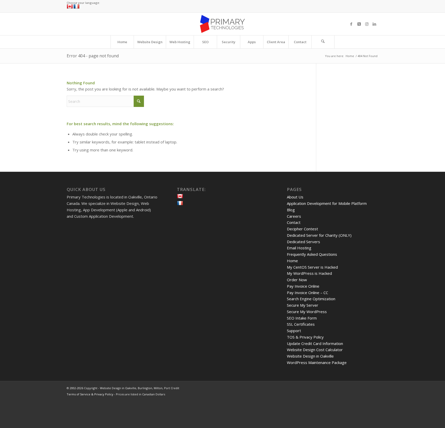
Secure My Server (302, 305)
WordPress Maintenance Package (317, 362)
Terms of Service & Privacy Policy (90, 394)
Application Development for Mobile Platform (327, 203)
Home (292, 260)
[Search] (323, 41)
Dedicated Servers (303, 241)
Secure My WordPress (307, 311)
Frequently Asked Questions (312, 254)
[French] (76, 6)
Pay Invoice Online (303, 286)
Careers (294, 216)
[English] (70, 6)
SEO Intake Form (302, 318)
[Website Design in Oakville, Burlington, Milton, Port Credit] (222, 24)
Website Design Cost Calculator (315, 349)
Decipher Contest (302, 228)
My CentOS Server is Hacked (312, 267)
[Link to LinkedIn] (374, 24)
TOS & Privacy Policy (305, 337)
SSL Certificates (301, 324)
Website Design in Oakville (310, 356)
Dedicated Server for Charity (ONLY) (319, 235)
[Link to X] (359, 24)
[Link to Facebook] (351, 24)
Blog (291, 209)
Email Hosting (299, 247)
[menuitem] (122, 41)
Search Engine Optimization (311, 298)
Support (294, 330)
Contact (294, 222)
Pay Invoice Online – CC (307, 292)
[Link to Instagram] (367, 24)
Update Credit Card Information (315, 343)
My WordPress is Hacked (309, 273)
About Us (295, 196)
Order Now (297, 279)
